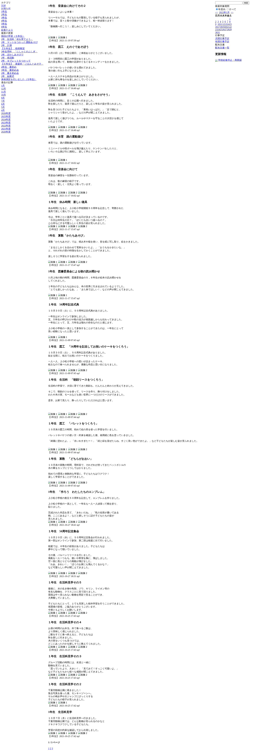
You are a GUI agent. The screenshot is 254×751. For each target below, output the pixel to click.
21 (228, 27)
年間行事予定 (222, 41)
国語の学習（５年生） (13, 36)
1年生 (4, 11)
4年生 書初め (8, 67)
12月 (3, 88)
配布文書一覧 (222, 47)
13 (226, 24)
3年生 (4, 17)
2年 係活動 (7, 57)
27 (226, 29)
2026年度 (6, 113)
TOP (3, 5)
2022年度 (6, 125)
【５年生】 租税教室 (13, 48)
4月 (3, 110)
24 (219, 29)
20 (226, 27)
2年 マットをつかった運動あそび (19, 42)
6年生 (4, 27)
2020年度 (6, 132)
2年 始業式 (7, 76)
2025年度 (6, 116)
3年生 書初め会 (10, 70)
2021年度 (6, 128)
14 (228, 24)
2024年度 (6, 119)
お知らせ (6, 8)
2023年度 (6, 122)
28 (228, 29)
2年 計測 (6, 45)
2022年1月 (224, 12)
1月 (3, 85)
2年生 (4, 14)
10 (219, 24)
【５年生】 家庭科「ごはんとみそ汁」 (22, 64)
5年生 (4, 23)
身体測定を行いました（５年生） (18, 79)
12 (223, 24)
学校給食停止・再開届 (230, 60)
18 (221, 27)
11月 (3, 91)
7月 (3, 101)
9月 (3, 98)
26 (223, 29)
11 (221, 24)
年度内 (221, 9)
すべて (232, 9)
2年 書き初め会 (10, 73)
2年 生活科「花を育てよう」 (17, 39)
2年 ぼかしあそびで (12, 54)
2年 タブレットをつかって (16, 61)
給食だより (7, 30)
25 (221, 29)
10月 (3, 95)
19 (223, 27)
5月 (3, 107)
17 (219, 27)
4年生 (4, 20)
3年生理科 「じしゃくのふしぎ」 (19, 51)
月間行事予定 (222, 38)
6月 (3, 104)
